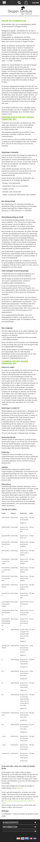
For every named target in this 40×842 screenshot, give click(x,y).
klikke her (19, 788)
